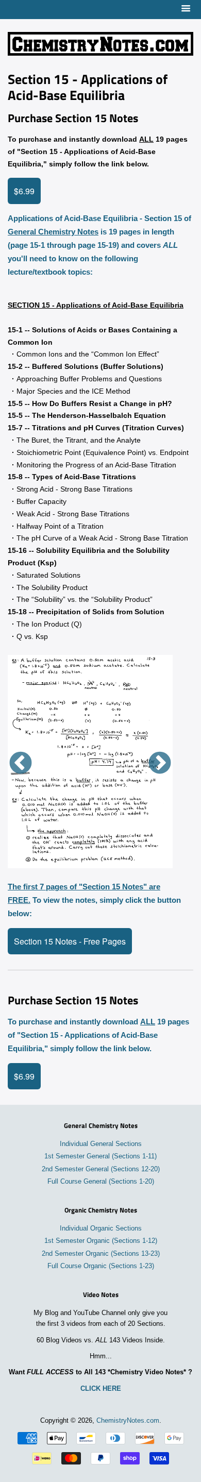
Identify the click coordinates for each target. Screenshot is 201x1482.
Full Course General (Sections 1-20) (100, 1181)
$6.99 (24, 191)
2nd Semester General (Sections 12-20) (101, 1169)
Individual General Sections (101, 1144)
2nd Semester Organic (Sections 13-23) (101, 1253)
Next (160, 764)
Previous (21, 764)
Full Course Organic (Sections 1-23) (100, 1266)
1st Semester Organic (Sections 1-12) (100, 1240)
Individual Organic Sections (101, 1228)
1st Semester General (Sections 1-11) (100, 1156)
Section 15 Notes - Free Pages (70, 941)
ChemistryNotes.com (127, 1420)
